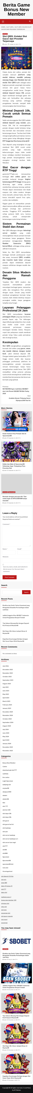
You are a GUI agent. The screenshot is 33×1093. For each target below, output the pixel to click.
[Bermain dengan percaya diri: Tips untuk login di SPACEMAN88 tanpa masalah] (16, 484)
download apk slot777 (10, 770)
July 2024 (6, 729)
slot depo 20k (7, 817)
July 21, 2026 (12, 959)
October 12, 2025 (13, 44)
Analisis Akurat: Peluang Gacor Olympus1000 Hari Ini (20, 398)
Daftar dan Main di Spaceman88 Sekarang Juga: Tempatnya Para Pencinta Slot (14, 466)
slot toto (4, 910)
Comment (6, 524)
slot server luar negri (9, 842)
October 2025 (7, 676)
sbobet (5, 795)
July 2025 (6, 687)
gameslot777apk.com (10, 174)
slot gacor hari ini (8, 824)
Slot (4, 802)
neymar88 (6, 788)
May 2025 (6, 694)
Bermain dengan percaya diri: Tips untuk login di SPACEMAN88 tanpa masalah (15, 498)
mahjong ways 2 (6, 897)
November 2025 (8, 673)
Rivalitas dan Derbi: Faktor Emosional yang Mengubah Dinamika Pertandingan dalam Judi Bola (16, 607)
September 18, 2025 (13, 502)
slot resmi (4, 919)
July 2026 (6, 666)
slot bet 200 (6, 810)
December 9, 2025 (13, 1080)
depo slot (4, 892)
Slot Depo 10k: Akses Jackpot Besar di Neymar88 (15, 632)
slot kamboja (7, 828)
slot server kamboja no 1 (10, 839)
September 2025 (8, 680)
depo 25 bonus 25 (6, 886)
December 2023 (8, 747)
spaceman (4, 923)
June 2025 (6, 690)
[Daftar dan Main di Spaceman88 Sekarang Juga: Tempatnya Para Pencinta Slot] (16, 452)
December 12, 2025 (13, 1019)
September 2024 (8, 722)
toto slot (5, 868)
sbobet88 (6, 799)
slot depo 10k (7, 813)
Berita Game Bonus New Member (16, 9)
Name (5, 549)
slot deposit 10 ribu (7, 876)
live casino (6, 777)
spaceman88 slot (8, 864)
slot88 (5, 849)
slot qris (5, 33)
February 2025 (7, 705)
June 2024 (6, 733)
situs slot (4, 906)
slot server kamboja (9, 835)
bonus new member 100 (8, 900)
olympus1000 (7, 792)
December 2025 (8, 669)
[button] (3, 21)
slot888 (5, 853)
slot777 (5, 846)
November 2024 (8, 715)
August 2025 (7, 683)
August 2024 (7, 726)
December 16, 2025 (13, 989)
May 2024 (6, 736)
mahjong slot (7, 784)
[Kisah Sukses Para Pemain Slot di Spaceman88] (16, 421)
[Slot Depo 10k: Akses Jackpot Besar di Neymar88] (16, 1034)
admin (5, 44)
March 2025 (6, 701)
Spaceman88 (12, 429)
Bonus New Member (9, 763)
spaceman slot (5, 913)
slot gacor (6, 821)
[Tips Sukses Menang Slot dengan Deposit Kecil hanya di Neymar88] (16, 1003)
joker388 (4, 883)
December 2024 (8, 712)
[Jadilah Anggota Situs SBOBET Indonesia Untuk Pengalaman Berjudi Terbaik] (16, 973)
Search (4, 585)
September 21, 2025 (13, 438)
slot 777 (5, 806)
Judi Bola (5, 774)
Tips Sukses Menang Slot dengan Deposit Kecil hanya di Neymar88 (16, 624)
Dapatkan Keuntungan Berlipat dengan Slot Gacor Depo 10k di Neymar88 (15, 640)
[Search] (30, 21)
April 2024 (6, 740)
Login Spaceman (8, 781)
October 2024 (7, 719)
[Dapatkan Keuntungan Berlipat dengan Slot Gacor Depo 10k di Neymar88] (16, 1064)
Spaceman (6, 857)
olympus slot (5, 903)
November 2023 (8, 750)
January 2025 (7, 708)
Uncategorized (7, 871)
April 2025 (6, 698)
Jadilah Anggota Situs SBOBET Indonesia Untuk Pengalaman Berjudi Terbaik (16, 616)
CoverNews (27, 1088)
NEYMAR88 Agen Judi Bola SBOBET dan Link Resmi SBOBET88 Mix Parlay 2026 (16, 390)
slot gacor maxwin (7, 916)
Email (19, 549)
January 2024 (7, 743)
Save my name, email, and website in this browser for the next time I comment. (15, 569)
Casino (5, 766)
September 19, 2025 (13, 470)
